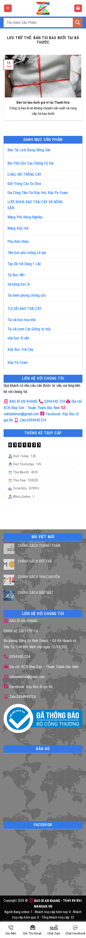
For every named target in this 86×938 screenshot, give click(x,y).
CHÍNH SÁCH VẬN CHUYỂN (39, 577)
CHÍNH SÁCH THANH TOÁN (39, 545)
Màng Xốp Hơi (17, 228)
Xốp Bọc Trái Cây (20, 349)
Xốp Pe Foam (17, 362)
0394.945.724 (54, 401)
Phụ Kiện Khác (18, 241)
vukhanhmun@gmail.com (26, 677)
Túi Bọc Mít (16, 275)
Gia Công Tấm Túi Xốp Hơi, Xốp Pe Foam (37, 192)
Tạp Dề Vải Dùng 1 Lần (24, 264)
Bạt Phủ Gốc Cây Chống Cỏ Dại (30, 163)
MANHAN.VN (43, 907)
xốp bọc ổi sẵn (18, 338)
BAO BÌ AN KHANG (23, 401)
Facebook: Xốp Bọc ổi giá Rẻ (30, 686)
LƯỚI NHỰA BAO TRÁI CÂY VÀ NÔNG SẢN (35, 205)
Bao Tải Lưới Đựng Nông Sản (28, 150)
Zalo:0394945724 (32, 420)
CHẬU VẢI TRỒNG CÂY (24, 174)
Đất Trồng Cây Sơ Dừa (24, 183)
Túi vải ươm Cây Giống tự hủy (29, 329)
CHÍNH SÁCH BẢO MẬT (35, 592)
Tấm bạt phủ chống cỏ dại (26, 252)
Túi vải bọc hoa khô (21, 320)
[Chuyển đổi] (73, 148)
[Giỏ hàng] (78, 8)
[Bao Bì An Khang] (43, 8)
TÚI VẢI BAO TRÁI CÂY (24, 308)
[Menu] (8, 8)
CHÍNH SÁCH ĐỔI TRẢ (35, 561)
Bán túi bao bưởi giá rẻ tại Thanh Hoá (43, 103)
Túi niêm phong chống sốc (26, 295)
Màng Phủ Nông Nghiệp (25, 217)
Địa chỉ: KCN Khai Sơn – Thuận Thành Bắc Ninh (43, 667)
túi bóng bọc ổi (18, 284)
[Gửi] (77, 22)
